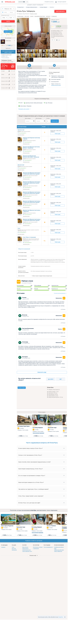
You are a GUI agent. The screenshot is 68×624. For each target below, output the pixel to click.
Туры (13, 547)
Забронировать (60, 11)
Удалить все (8, 48)
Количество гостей (5, 15)
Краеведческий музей (56, 85)
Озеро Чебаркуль (58, 551)
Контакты (48, 16)
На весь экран (21, 387)
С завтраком (36, 548)
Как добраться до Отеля (40, 16)
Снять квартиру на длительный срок (30, 551)
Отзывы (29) (54, 16)
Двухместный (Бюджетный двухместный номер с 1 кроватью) (31, 156)
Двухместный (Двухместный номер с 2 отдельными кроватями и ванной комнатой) (31, 183)
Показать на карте (33, 13)
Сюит (19, 228)
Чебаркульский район (59, 549)
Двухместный (21, 164)
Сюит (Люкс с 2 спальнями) (29, 237)
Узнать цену (57, 133)
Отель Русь (8, 40)
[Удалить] (14, 40)
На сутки (14, 548)
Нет (61, 379)
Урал (55, 548)
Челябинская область (59, 547)
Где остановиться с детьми (50, 547)
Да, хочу (50, 379)
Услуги (31, 16)
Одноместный (21, 129)
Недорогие (14, 549)
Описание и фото (21, 134)
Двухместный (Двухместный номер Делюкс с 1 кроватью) (31, 147)
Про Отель (27, 16)
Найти (8, 21)
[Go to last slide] (16, 423)
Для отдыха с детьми (38, 547)
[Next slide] (66, 423)
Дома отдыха (25, 548)
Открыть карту (8, 31)
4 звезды (3, 547)
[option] (33, 33)
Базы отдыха (25, 547)
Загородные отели (26, 549)
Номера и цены (20, 16)
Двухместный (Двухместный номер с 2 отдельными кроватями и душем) (31, 173)
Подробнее (61, 617)
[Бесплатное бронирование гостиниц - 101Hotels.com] (10, 2)
